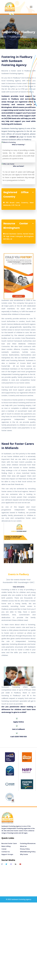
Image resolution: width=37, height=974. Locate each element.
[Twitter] (6, 864)
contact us (14, 137)
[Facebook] (2, 864)
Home (3, 37)
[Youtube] (20, 864)
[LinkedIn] (16, 864)
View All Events (18, 587)
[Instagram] (11, 864)
